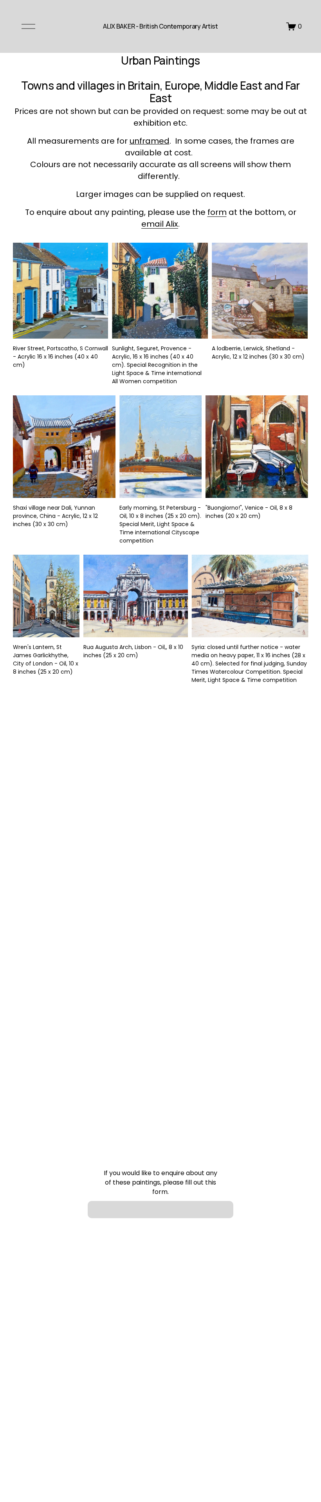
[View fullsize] (60, 291)
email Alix (159, 223)
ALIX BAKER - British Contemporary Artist (160, 26)
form (217, 212)
